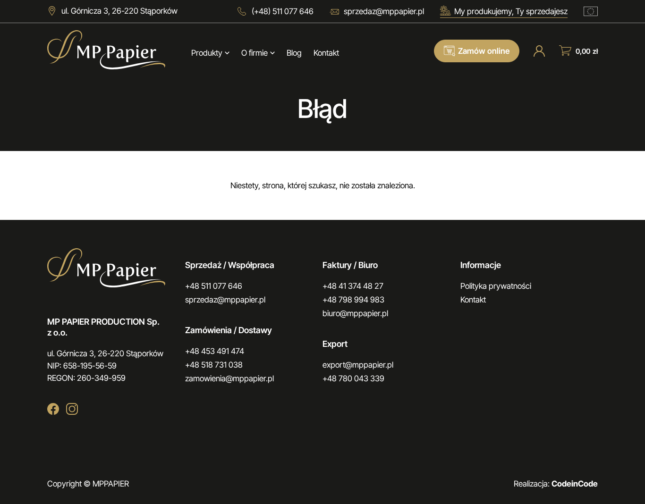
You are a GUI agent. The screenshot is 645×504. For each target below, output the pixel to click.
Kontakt (326, 53)
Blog (294, 53)
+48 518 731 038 (214, 365)
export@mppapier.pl (357, 365)
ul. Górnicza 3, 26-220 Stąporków (119, 11)
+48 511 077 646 (213, 286)
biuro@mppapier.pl (355, 313)
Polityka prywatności (495, 286)
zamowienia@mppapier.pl (229, 378)
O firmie (254, 53)
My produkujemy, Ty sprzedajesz (511, 11)
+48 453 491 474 (214, 351)
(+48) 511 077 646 (283, 11)
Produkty (206, 53)
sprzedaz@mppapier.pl (384, 11)
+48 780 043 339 (353, 378)
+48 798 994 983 (353, 299)
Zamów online (483, 51)
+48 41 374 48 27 (352, 286)
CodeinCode (575, 483)
